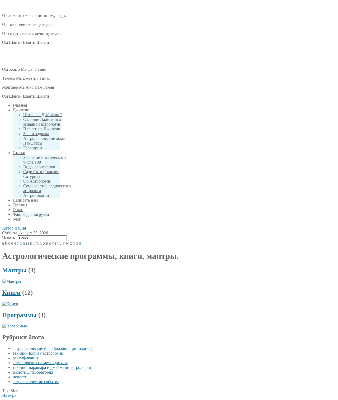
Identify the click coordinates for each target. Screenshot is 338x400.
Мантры (14, 270)
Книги (11, 292)
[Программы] (15, 326)
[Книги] (10, 304)
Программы (19, 315)
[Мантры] (11, 281)
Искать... (10, 238)
